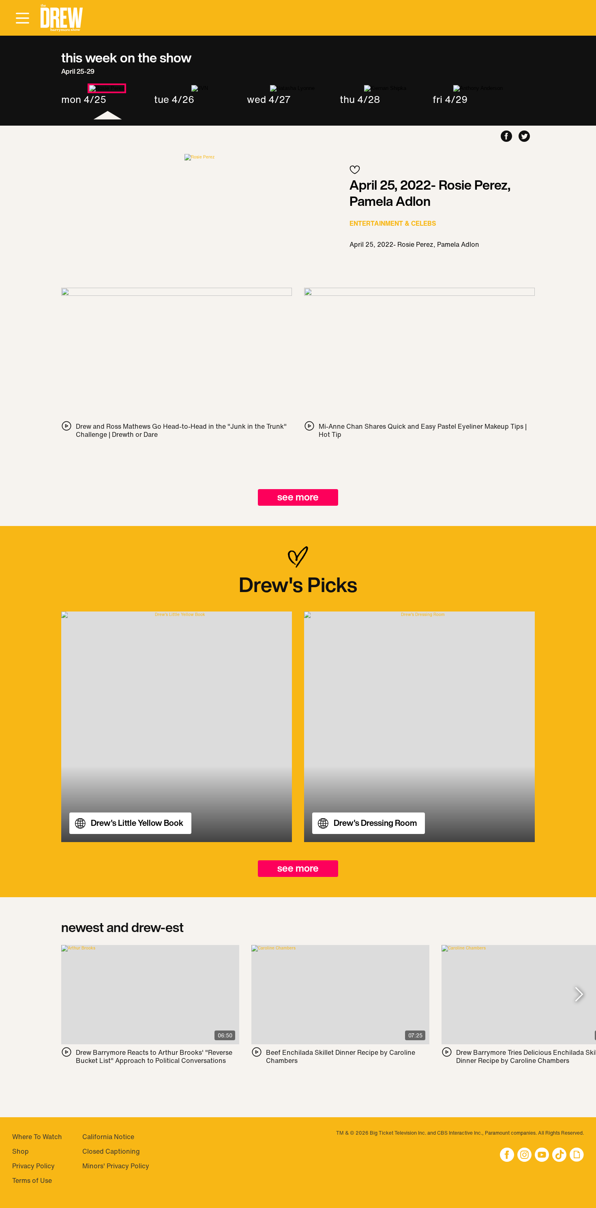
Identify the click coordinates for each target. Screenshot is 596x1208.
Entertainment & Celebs (392, 223)
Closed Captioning (111, 1151)
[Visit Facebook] (507, 1155)
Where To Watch (37, 1137)
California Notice (108, 1137)
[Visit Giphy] (577, 1155)
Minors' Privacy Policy (115, 1166)
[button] (62, 18)
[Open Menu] (22, 18)
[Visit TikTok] (559, 1155)
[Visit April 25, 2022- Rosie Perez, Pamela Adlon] (199, 157)
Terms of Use (32, 1180)
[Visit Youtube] (542, 1155)
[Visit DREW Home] (62, 18)
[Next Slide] (579, 995)
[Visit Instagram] (524, 1155)
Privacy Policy (33, 1166)
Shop (20, 1151)
